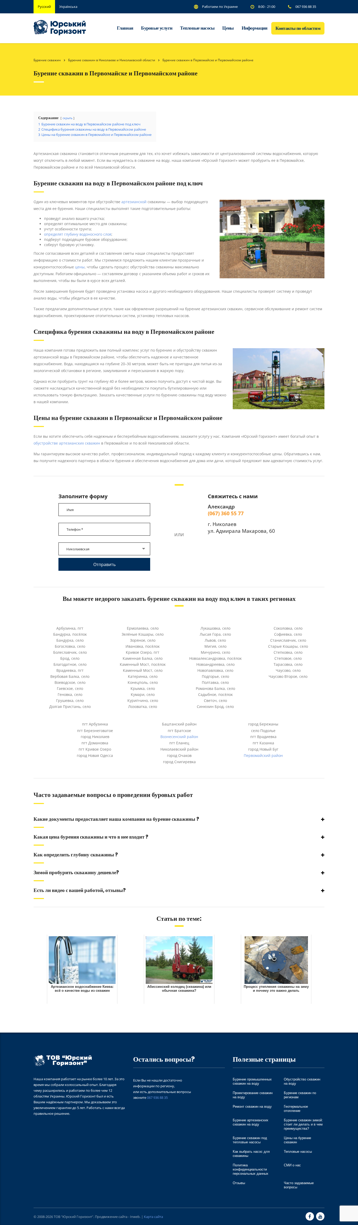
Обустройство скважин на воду (302, 1081)
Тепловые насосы (197, 28)
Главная (125, 28)
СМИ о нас (292, 1165)
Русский (44, 6)
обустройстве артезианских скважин (67, 443)
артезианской (134, 201)
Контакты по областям (297, 28)
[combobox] (104, 548)
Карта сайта (153, 1216)
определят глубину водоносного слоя (77, 234)
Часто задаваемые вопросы (299, 1185)
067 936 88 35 (157, 1097)
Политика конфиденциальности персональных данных (250, 1169)
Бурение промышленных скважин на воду (252, 1081)
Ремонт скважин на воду (252, 1106)
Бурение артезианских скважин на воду (250, 1122)
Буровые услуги (156, 28)
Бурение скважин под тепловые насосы (250, 1140)
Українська (68, 6)
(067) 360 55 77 (226, 513)
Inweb (135, 1216)
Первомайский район (263, 755)
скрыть (67, 118)
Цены (228, 28)
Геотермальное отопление (296, 1109)
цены (80, 266)
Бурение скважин (47, 60)
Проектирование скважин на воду (253, 1095)
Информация (255, 28)
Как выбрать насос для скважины (251, 1154)
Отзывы (239, 1183)
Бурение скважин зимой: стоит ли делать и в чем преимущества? (303, 1124)
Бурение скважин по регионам (300, 1095)
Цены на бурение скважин (297, 1140)
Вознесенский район (179, 736)
